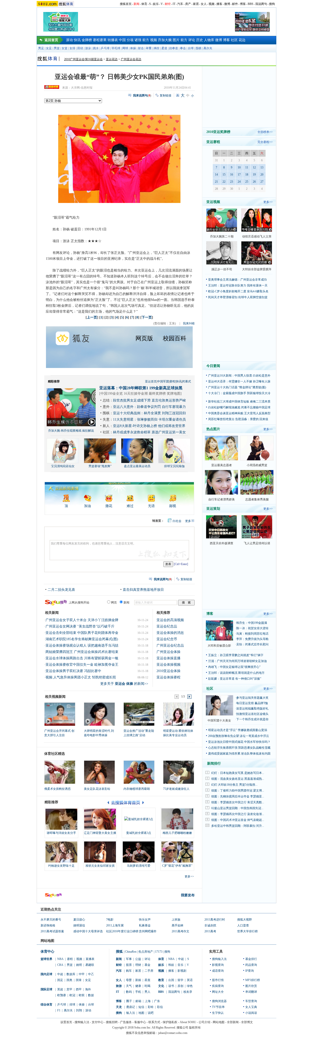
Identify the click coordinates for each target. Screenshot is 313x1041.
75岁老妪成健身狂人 (176, 789)
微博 (227, 4)
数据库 (71, 974)
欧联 (82, 995)
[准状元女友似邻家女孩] (100, 852)
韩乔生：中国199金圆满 (251, 623)
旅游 (119, 986)
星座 (147, 980)
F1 (58, 1010)
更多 (188, 521)
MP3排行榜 (252, 980)
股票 (129, 965)
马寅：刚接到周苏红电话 (252, 633)
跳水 (96, 48)
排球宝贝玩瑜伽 (174, 466)
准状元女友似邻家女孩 (100, 865)
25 (246, 181)
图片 (176, 40)
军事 (129, 959)
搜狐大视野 (244, 919)
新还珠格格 (48, 925)
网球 (125, 48)
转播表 (113, 40)
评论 (191, 40)
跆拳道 (173, 48)
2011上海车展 (115, 925)
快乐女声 (145, 919)
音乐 (180, 965)
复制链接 (165, 95)
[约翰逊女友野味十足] (61, 852)
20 (261, 174)
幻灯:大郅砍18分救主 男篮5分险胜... (234, 784)
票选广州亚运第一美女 (169, 432)
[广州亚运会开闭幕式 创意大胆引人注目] (59, 713)
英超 (60, 989)
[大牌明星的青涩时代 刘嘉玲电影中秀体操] (99, 713)
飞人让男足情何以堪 (257, 543)
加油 (87, 506)
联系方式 (154, 1022)
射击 (141, 48)
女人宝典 (251, 1007)
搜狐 (119, 951)
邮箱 (138, 1001)
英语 (190, 980)
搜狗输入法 (219, 959)
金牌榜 (87, 40)
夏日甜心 (79, 919)
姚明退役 (79, 925)
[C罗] (177, 852)
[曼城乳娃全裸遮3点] (138, 819)
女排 (72, 48)
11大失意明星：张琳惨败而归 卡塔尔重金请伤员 (149, 419)
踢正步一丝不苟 (222, 269)
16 (231, 174)
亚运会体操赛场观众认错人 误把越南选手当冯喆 (81, 645)
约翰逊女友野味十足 (61, 865)
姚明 (79, 965)
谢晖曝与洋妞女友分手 (61, 833)
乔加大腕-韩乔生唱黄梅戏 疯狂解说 (71, 430)
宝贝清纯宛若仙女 (63, 466)
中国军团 (163, 381)
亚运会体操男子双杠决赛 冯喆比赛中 (73, 671)
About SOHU (188, 1022)
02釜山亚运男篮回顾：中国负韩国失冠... (237, 808)
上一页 (92, 317)
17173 (158, 951)
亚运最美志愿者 (221, 465)
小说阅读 (251, 1013)
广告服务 (126, 1022)
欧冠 (72, 995)
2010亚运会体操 (168, 671)
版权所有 (195, 1027)
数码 (129, 992)
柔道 (164, 48)
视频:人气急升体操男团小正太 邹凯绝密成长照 (80, 677)
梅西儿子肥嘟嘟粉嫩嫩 (177, 833)
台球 (191, 48)
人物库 (209, 40)
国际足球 (46, 989)
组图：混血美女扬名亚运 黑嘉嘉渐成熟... (237, 779)
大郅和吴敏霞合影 (219, 645)
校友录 (187, 992)
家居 (196, 4)
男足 (41, 48)
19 (254, 174)
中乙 (91, 974)
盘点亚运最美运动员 (137, 466)
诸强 (137, 40)
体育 (144, 4)
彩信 (160, 1007)
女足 (49, 48)
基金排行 (251, 959)
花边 (242, 40)
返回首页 (51, 40)
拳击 (183, 48)
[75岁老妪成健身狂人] (178, 772)
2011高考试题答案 (52, 931)
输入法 (130, 1013)
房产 (188, 4)
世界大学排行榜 (247, 931)
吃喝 (147, 986)
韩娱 (171, 965)
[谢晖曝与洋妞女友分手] (61, 819)
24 (239, 181)
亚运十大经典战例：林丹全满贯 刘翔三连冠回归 (149, 413)
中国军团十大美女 (219, 720)
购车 (129, 970)
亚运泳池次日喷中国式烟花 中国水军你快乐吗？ (239, 742)
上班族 (176, 919)
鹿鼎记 (130, 1007)
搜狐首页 (126, 4)
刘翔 (79, 1010)
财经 (168, 4)
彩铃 (151, 1007)
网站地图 (218, 1022)
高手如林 (177, 925)
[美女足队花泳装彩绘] (99, 772)
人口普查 (243, 925)
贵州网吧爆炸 (147, 931)
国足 (60, 980)
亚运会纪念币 (166, 639)
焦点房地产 (145, 951)
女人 (204, 4)
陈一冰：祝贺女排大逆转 (252, 628)
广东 (157, 1001)
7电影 (109, 919)
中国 (122, 40)
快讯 (77, 40)
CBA (60, 965)
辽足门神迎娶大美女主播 (100, 833)
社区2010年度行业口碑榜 (122, 931)
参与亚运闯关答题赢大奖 (252, 697)
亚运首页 (151, 381)
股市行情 (218, 980)
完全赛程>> (265, 142)
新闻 (136, 4)
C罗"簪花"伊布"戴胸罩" (177, 865)
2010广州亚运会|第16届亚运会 (83, 59)
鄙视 (172, 506)
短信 (141, 1007)
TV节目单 (218, 1007)
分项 (130, 40)
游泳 (88, 48)
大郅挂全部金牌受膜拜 (256, 269)
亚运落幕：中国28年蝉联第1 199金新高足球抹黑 (140, 388)
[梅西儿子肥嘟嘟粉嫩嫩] (177, 819)
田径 (80, 48)
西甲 (79, 989)
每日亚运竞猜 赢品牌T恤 (252, 703)
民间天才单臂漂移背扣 (222, 297)
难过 (130, 506)
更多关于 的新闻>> (124, 684)
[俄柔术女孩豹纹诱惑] (59, 772)
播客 (219, 4)
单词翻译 (251, 992)
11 (246, 167)
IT (174, 4)
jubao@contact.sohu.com (172, 1033)
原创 (180, 986)
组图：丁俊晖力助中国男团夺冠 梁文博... (237, 790)
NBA (60, 959)
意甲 (69, 989)
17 (239, 174)
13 (261, 167)
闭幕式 (186, 381)
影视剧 (182, 970)
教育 (161, 980)
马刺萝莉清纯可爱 (138, 865)
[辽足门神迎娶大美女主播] (100, 819)
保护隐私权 (170, 1022)
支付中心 (97, 1022)
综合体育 (46, 1004)
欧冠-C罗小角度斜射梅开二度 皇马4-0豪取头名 (238, 291)
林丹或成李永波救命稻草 (132, 432)
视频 (211, 4)
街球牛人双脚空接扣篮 (253, 297)
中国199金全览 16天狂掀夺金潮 (124, 393)
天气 (129, 986)
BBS (250, 4)
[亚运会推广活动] (138, 713)
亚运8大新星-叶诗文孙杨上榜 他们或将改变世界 (149, 426)
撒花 (108, 506)
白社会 (177, 521)
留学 (180, 980)
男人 (147, 992)
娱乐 (156, 4)
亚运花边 (112, 59)
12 (254, 167)
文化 (161, 986)
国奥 (69, 980)
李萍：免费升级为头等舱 (252, 639)
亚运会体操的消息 (170, 633)
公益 (138, 959)
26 (254, 181)
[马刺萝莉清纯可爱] (138, 852)
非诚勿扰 (210, 925)
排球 (72, 1004)
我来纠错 (189, 323)
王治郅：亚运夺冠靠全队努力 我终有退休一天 (238, 285)
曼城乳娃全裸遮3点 (138, 833)
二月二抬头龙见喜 (61, 589)
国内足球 (46, 974)
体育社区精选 (54, 754)
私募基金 (145, 925)
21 (216, 181)
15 (224, 174)
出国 (171, 980)
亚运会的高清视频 (170, 620)
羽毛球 (116, 48)
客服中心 (140, 1022)
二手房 (149, 970)
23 (231, 181)
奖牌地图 (173, 393)
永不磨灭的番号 (51, 919)
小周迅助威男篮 (257, 465)
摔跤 (156, 48)
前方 (145, 40)
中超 (60, 974)
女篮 (64, 48)
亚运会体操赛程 (168, 677)
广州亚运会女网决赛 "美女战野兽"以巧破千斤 (79, 626)
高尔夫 (207, 48)
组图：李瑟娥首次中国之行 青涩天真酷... (237, 802)
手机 (138, 992)
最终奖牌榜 (157, 393)
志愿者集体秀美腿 (257, 499)
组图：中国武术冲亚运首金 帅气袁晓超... (237, 820)
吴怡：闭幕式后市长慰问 (252, 644)
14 (216, 174)
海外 (88, 989)
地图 (141, 1013)
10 (239, 167)
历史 (199, 40)
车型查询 (251, 1001)
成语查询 (218, 970)
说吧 (151, 1013)
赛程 (172, 381)
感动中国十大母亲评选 (88, 931)
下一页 (147, 317)
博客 (243, 4)
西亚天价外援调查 (221, 543)
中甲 (82, 974)
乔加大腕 (165, 40)
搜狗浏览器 (219, 1001)
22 (224, 181)
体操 (133, 48)
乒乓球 (105, 48)
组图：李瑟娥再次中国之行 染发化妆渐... (237, 814)
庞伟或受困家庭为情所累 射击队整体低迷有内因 (239, 753)
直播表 (90, 959)
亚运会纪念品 (166, 626)
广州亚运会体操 (168, 652)
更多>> (189, 876)
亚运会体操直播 (168, 658)
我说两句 (261, 4)
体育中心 (47, 951)
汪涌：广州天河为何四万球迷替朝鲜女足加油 (237, 661)
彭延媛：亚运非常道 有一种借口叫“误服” (234, 678)
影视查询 (218, 965)
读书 (171, 986)
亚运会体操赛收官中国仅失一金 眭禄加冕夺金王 (81, 664)
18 (246, 174)
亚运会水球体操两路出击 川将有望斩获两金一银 (81, 658)
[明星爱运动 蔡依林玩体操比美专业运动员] (178, 713)
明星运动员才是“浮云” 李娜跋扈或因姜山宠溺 (237, 730)
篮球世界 (46, 959)
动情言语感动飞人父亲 (256, 236)
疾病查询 (218, 986)
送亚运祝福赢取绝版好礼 (252, 708)
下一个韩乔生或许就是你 (252, 719)
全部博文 (247, 1022)
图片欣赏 (251, 986)
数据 (91, 995)
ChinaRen (130, 951)
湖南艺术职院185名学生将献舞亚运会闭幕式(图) (81, 639)
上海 (148, 1001)
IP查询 (249, 970)
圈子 (129, 1001)
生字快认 (218, 1013)
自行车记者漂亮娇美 (221, 499)
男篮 (57, 48)
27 (261, 181)
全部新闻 (233, 1022)
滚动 (69, 40)
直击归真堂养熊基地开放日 (143, 589)
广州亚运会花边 (131, 59)
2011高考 (210, 931)
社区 (234, 40)
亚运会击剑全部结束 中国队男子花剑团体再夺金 (81, 633)
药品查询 (251, 965)
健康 (138, 986)
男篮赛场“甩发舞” (100, 466)
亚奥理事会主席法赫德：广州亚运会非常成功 (237, 279)
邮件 (235, 4)
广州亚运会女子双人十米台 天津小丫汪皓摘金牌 (81, 620)
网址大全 (218, 992)
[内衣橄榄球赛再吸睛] (139, 772)
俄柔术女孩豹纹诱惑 (57, 789)
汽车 (180, 4)
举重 (149, 48)
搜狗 (272, 4)
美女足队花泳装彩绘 (97, 789)
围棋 (198, 48)
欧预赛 (61, 995)
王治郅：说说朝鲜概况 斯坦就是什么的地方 (236, 672)
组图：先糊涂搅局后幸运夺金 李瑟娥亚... (237, 796)
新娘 (138, 980)
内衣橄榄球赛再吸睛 (136, 789)
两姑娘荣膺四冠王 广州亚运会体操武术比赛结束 (81, 652)
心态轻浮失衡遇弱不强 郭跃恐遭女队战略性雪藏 (239, 747)
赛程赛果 (100, 40)
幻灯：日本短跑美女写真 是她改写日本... (237, 773)
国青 (79, 980)
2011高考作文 (180, 931)
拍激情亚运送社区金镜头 (252, 714)
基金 (147, 965)
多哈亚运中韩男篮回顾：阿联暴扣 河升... (237, 826)
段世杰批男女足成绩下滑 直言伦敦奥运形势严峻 (149, 400)
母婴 (129, 980)
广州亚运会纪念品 (170, 645)
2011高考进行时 (214, 919)
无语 (151, 506)
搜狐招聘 (112, 1022)
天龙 (119, 1007)
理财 (138, 965)
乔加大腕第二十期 (222, 236)
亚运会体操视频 (168, 664)
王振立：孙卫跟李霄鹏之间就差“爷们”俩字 (235, 655)
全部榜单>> (265, 132)
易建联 (89, 965)
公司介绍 (204, 1022)
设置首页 (66, 1022)
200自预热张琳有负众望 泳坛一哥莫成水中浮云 (238, 736)
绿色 (190, 986)
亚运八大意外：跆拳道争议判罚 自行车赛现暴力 (149, 407)
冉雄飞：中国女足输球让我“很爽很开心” (234, 667)
